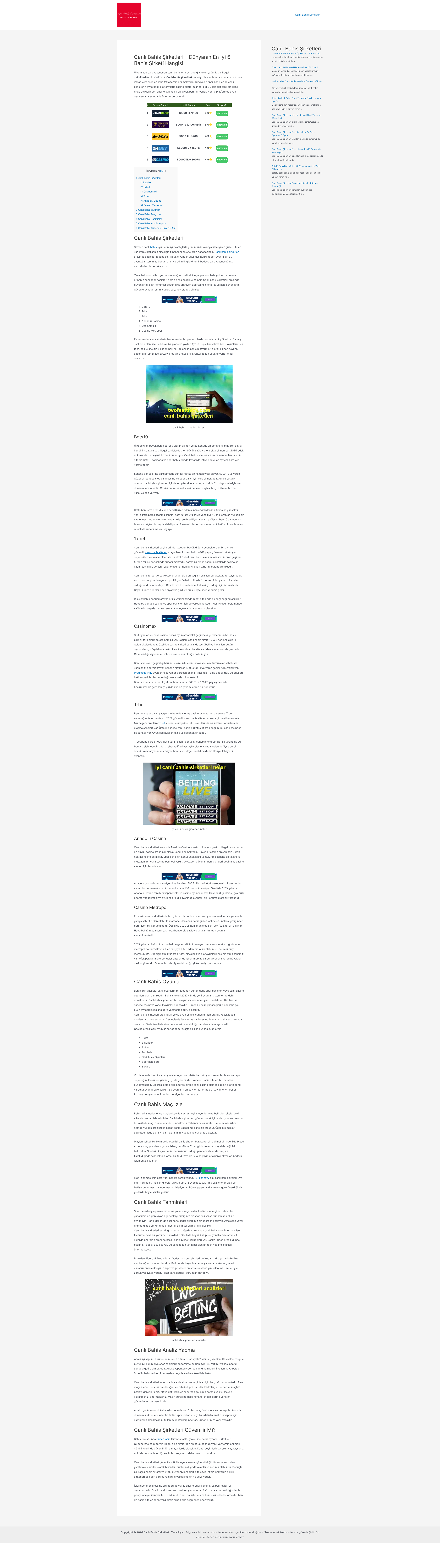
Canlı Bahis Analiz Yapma (151, 223)
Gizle (162, 171)
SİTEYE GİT (222, 113)
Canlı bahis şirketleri (226, 251)
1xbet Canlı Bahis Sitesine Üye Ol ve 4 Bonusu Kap (296, 53)
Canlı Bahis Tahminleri (149, 218)
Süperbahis (163, 1439)
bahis (153, 247)
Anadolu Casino (150, 200)
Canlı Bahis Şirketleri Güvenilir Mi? (156, 227)
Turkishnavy (201, 1177)
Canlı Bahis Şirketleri (308, 14)
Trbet (145, 196)
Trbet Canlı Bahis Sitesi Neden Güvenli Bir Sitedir (295, 67)
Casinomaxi (148, 191)
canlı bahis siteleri (156, 552)
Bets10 (145, 182)
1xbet (145, 187)
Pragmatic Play (143, 672)
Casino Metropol (151, 205)
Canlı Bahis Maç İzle (148, 214)
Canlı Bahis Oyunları (148, 209)
